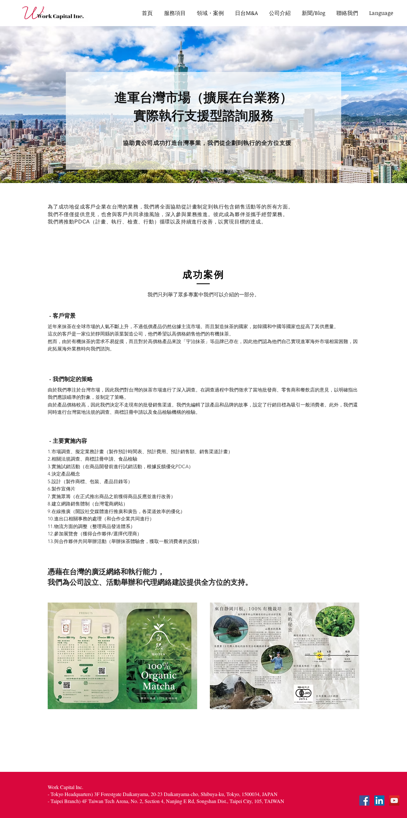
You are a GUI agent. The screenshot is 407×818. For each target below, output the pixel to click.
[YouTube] (394, 800)
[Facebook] (364, 800)
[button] (381, 13)
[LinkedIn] (379, 800)
